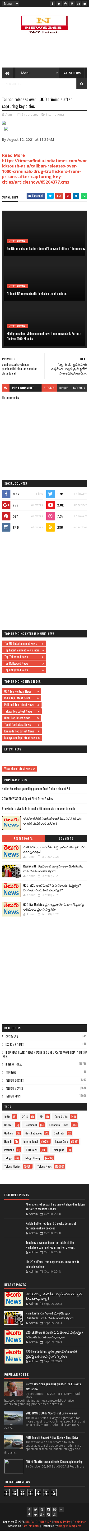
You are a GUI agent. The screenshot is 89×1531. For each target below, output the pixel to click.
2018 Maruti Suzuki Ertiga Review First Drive (52, 1437)
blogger (49, 388)
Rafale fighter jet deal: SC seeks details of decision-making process (51, 1225)
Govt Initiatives (33, 1133)
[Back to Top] (61, 1509)
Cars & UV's (11, 1036)
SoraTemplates (31, 1526)
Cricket (8, 1125)
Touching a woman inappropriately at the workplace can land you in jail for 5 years (50, 1245)
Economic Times (14, 1044)
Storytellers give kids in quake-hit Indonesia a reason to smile (38, 808)
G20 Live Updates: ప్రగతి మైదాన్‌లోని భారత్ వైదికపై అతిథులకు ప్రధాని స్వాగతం (53, 907)
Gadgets (9, 1133)
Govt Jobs (59, 1133)
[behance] (78, 3)
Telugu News (12, 1096)
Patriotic (9, 1150)
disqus (63, 388)
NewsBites (13, 83)
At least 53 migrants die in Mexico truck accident (37, 293)
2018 (25, 1117)
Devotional (31, 1125)
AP (41, 1117)
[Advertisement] (44, 580)
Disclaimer (79, 1522)
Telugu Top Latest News (20, 711)
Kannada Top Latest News (20, 731)
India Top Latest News (20, 697)
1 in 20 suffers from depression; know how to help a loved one (53, 1264)
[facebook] (52, 3)
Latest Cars (72, 72)
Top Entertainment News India (22, 650)
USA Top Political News (20, 691)
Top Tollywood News (22, 656)
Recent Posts (23, 838)
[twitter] (59, 3)
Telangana (58, 1150)
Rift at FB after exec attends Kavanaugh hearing (54, 1461)
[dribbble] (65, 3)
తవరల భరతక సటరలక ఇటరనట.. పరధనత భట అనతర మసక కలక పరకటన (52, 821)
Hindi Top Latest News (20, 717)
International (55, 114)
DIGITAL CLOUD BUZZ (38, 1522)
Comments (66, 838)
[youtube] (54, 1514)
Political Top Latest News (20, 704)
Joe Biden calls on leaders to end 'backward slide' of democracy (46, 248)
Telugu (8, 1158)
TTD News (10, 1072)
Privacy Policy (62, 1522)
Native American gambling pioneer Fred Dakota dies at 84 (36, 788)
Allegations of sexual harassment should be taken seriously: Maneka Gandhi (55, 1206)
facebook (79, 388)
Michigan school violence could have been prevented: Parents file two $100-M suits (44, 336)
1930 (7, 1117)
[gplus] (42, 1514)
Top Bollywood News (22, 663)
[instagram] (72, 3)
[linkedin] (84, 3)
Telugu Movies (14, 1088)
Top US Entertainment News (22, 643)
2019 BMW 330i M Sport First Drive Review (27, 798)
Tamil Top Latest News (20, 724)
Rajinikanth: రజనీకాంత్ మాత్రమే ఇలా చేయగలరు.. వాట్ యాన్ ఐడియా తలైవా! (53, 868)
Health (8, 1141)
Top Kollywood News (22, 670)
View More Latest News (18, 768)
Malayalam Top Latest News (20, 737)
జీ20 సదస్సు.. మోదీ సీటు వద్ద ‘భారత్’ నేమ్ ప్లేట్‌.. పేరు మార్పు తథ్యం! (55, 849)
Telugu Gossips (14, 1080)
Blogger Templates (69, 1526)
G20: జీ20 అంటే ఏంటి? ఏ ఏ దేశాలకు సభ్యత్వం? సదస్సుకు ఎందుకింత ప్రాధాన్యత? (52, 887)
